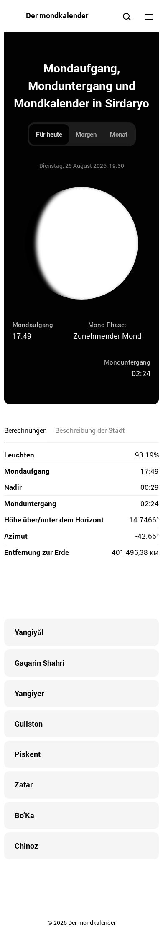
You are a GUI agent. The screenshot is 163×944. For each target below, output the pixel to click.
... (149, 16)
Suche (127, 16)
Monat (118, 134)
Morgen (86, 134)
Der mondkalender (57, 15)
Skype (64, 589)
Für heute (49, 134)
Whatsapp (114, 589)
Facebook (31, 589)
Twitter (48, 589)
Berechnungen (25, 430)
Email (131, 589)
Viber (81, 589)
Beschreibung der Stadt (90, 430)
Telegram (98, 589)
